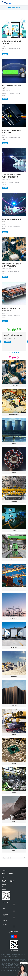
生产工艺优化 (14, 647)
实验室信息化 (14, 676)
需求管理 (14, 734)
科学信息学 (14, 559)
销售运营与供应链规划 (14, 414)
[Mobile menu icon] (24, 2)
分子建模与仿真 (14, 618)
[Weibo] (15, 936)
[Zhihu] (12, 936)
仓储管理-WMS (14, 501)
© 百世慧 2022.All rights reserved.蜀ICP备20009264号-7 (14, 970)
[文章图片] (14, 372)
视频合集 (5, 920)
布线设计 (14, 763)
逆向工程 (14, 792)
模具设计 (14, 851)
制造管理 (14, 443)
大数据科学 (14, 705)
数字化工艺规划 (14, 385)
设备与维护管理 (14, 530)
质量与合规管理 (14, 589)
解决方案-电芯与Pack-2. (13, 335)
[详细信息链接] (14, 26)
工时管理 (14, 472)
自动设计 (14, 821)
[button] (12, 352)
